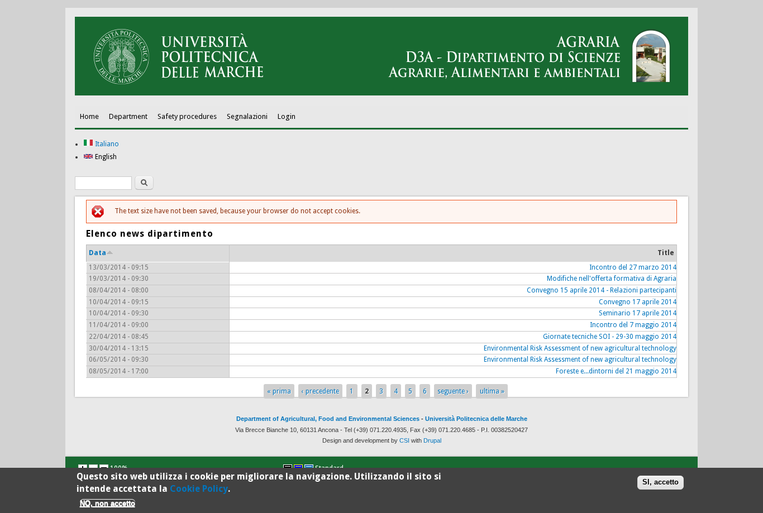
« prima (279, 391)
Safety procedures (187, 116)
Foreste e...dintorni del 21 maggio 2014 (616, 371)
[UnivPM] (381, 93)
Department (128, 116)
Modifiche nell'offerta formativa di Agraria (611, 278)
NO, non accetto (107, 503)
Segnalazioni (247, 116)
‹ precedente (320, 391)
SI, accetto (660, 482)
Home (89, 116)
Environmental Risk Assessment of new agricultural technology (580, 348)
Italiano (106, 144)
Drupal (432, 440)
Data (97, 253)
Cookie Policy (199, 488)
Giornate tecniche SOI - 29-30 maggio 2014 (609, 337)
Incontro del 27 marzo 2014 (632, 267)
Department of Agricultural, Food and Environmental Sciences (327, 418)
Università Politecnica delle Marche (476, 418)
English (105, 157)
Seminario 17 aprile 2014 (637, 313)
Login (286, 116)
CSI (404, 440)
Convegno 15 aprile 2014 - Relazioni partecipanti (601, 290)
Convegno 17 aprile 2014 (637, 302)
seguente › (453, 391)
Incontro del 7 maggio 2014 (633, 325)
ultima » (492, 391)
